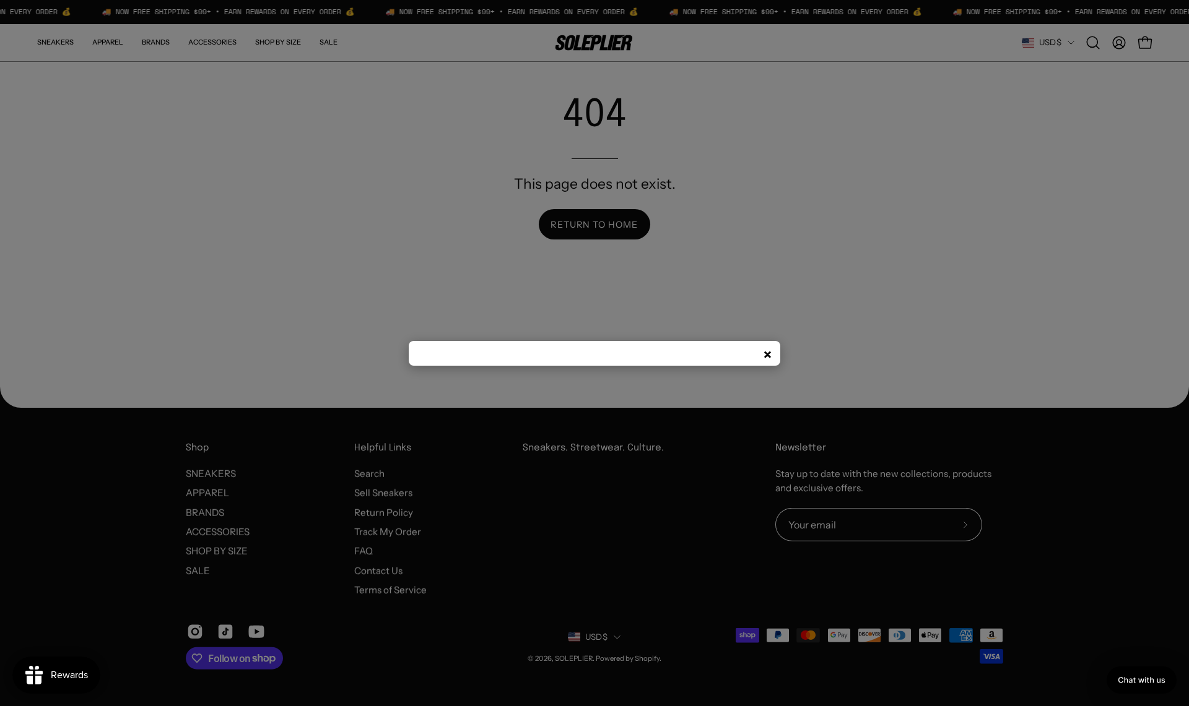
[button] (1142, 680)
